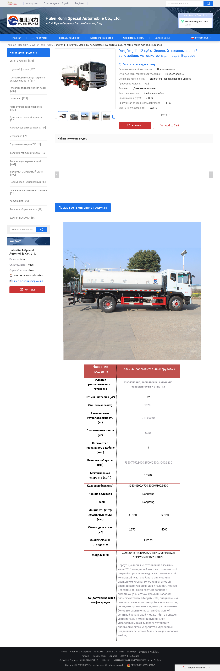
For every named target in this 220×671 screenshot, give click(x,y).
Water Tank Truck (42, 45)
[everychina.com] (15, 3)
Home (64, 652)
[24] (25, 144)
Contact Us (111, 652)
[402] (25, 163)
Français (85, 656)
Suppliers (86, 652)
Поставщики (51, 3)
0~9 (159, 660)
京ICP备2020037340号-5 (143, 665)
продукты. (41, 37)
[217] (27, 79)
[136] (22, 60)
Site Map (131, 652)
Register (79, 3)
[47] (28, 127)
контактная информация (28, 281)
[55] (22, 217)
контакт (30, 289)
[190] (26, 173)
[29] (26, 209)
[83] (28, 182)
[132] (28, 153)
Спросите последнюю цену (139, 64)
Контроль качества (101, 37)
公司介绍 (143, 652)
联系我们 (154, 652)
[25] (19, 201)
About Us (98, 652)
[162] (26, 108)
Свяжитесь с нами (133, 37)
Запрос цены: (162, 37)
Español (113, 656)
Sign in (65, 3)
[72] (28, 192)
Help (121, 652)
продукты (32, 3)
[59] (18, 136)
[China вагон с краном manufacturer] (23, 20)
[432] (28, 89)
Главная (16, 37)
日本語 (123, 656)
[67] (26, 119)
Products (74, 652)
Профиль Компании (69, 37)
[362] (22, 69)
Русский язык (201, 38)
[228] (19, 98)
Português (134, 656)
